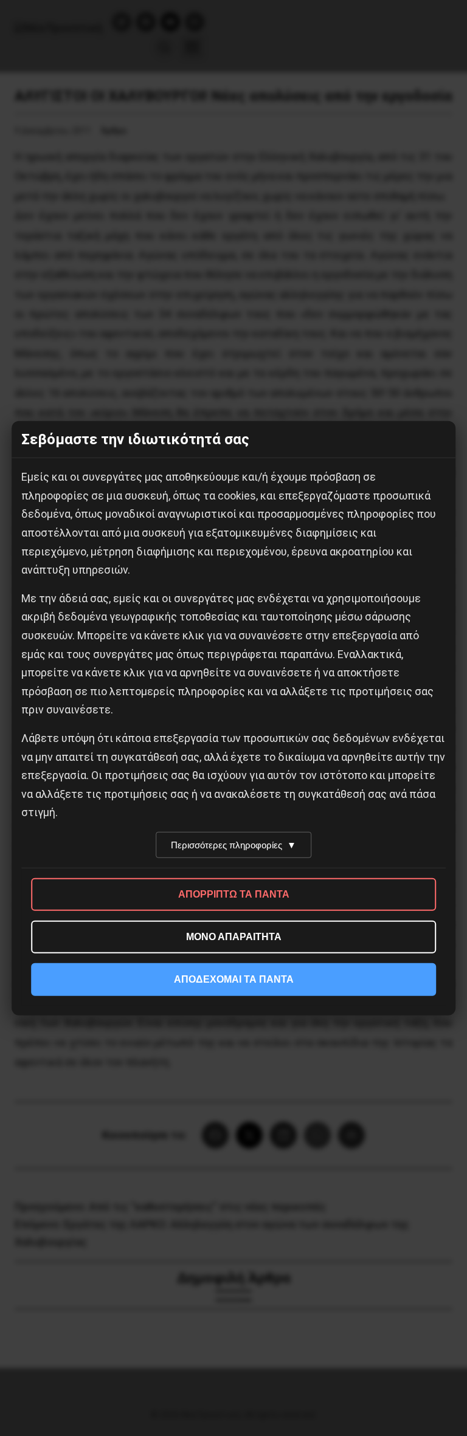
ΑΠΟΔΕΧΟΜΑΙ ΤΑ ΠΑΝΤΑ (234, 979)
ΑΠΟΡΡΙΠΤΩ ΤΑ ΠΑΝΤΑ (233, 894)
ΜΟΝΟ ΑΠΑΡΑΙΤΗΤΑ (234, 937)
